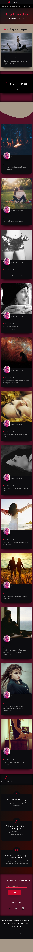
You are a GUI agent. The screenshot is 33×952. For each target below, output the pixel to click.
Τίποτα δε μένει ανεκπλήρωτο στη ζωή (15, 435)
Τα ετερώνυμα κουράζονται (13, 221)
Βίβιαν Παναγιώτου (17, 157)
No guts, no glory (11, 57)
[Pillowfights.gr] (9, 2)
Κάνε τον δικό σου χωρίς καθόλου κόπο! (16, 856)
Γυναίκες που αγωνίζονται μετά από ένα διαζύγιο (16, 543)
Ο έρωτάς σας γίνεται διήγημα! (16, 827)
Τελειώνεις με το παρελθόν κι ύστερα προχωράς (16, 597)
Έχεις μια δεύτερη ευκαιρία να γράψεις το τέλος (14, 763)
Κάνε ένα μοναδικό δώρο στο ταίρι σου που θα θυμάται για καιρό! (16, 833)
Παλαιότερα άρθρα (6, 781)
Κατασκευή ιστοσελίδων (21, 933)
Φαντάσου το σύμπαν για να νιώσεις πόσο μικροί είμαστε (16, 382)
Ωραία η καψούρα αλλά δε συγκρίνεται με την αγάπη (12, 274)
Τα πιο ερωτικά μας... (16, 800)
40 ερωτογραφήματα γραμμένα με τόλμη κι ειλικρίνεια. (16, 804)
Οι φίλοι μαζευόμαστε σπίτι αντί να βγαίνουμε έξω (15, 168)
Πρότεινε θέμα (26, 920)
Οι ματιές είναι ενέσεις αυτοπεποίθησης (11, 328)
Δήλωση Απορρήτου (16, 926)
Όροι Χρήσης (24, 923)
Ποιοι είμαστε (15, 923)
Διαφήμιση (7, 923)
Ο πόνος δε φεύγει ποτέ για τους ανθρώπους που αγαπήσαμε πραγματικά (14, 652)
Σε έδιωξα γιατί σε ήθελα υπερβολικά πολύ (16, 489)
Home (11, 18)
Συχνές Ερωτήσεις (7, 920)
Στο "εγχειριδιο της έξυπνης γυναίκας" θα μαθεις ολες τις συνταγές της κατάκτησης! (16, 862)
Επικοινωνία (17, 920)
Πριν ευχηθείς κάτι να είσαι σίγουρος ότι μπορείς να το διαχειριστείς (13, 708)
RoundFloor (18, 935)
